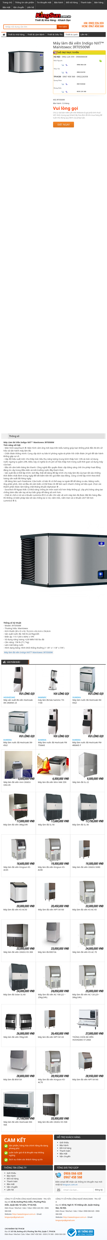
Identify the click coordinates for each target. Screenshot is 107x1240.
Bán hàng (98, 2)
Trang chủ (7, 2)
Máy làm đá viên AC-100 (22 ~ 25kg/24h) (51, 996)
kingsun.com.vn (70, 1184)
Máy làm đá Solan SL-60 (14, 994)
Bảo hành (58, 2)
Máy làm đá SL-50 (46, 824)
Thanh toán (86, 2)
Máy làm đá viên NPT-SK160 (85, 1079)
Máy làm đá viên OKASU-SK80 (86, 867)
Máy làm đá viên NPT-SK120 (51, 1037)
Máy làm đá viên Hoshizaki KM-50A (18, 1123)
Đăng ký (99, 1189)
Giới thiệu (64, 1142)
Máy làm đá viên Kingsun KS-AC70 (51, 1081)
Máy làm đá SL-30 (80, 824)
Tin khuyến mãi (44, 2)
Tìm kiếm (63, 26)
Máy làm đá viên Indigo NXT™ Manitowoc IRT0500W (28, 652)
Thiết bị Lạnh (71, 34)
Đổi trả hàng (72, 2)
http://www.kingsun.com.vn (24, 1214)
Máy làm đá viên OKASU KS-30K (18, 952)
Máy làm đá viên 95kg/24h (15, 1037)
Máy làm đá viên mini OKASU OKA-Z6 (17, 783)
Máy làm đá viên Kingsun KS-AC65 (17, 868)
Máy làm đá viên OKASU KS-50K (52, 1122)
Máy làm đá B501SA (12, 1079)
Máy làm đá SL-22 (80, 782)
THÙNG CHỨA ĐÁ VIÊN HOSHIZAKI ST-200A (82, 1038)
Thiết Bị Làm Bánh (35, 34)
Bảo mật (6, 7)
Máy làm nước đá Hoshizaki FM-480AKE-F (87, 744)
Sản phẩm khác (13, 662)
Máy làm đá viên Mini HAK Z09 (52, 782)
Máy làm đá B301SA (47, 952)
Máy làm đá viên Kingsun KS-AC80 (51, 868)
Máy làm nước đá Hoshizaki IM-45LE (18, 744)
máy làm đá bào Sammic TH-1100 (51, 701)
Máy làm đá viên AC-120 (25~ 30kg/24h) (85, 996)
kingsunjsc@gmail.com (14, 1217)
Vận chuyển (18, 7)
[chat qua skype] (100, 61)
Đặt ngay (64, 124)
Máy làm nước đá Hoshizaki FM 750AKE (52, 744)
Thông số (14, 436)
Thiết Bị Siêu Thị (55, 34)
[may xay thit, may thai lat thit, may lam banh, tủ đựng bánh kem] (53, 16)
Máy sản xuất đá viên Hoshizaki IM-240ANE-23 (18, 701)
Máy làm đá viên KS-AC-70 (84, 952)
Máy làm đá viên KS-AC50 (15, 909)
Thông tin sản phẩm (24, 2)
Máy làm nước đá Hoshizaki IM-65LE (87, 701)
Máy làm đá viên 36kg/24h (15, 824)
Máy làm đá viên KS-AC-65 (84, 909)
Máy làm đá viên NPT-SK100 (51, 909)
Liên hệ (30, 7)
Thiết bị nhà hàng (16, 34)
